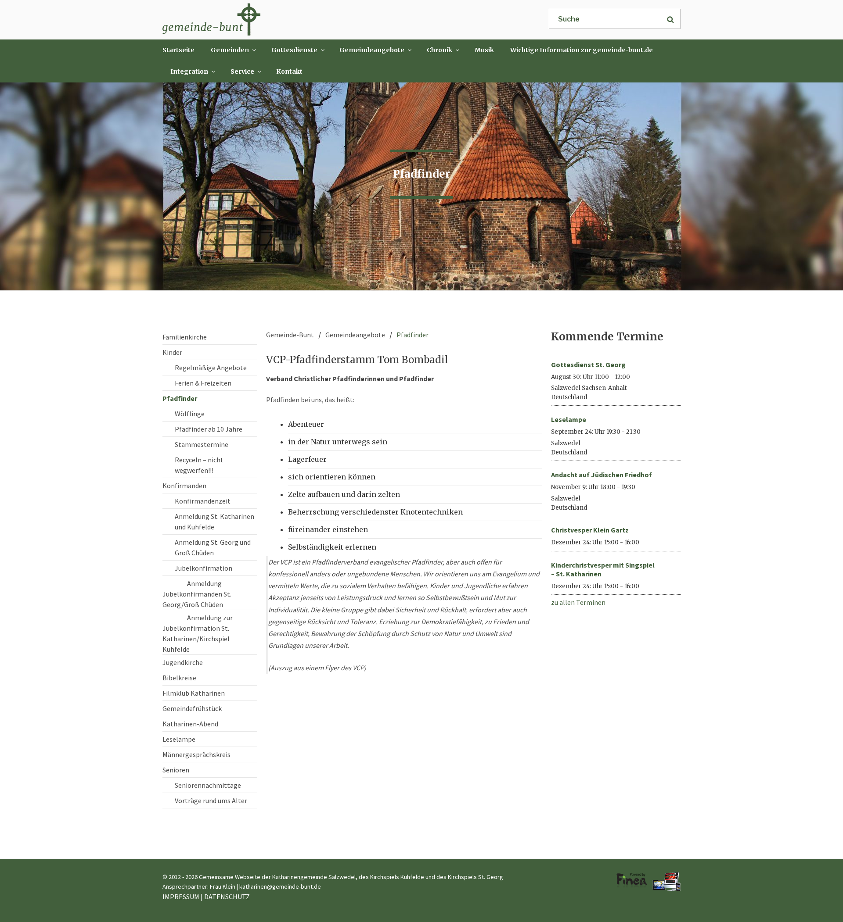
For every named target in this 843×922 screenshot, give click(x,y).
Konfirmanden (184, 485)
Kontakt (289, 71)
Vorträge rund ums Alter (211, 800)
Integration (189, 71)
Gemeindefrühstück (192, 708)
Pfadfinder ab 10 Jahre (208, 429)
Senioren (175, 769)
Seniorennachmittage (208, 785)
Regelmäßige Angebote (211, 367)
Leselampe (178, 739)
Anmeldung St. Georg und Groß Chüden (213, 547)
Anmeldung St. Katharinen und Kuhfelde (214, 521)
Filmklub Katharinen (193, 693)
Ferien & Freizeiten (203, 383)
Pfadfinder (179, 398)
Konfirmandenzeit (203, 501)
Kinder (172, 352)
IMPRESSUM (180, 896)
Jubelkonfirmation (203, 568)
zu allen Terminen (578, 602)
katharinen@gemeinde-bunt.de (280, 886)
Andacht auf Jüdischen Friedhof (601, 474)
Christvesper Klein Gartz (590, 529)
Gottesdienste (294, 50)
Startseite (178, 50)
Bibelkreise (179, 677)
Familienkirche (184, 336)
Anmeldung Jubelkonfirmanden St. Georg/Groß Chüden (196, 594)
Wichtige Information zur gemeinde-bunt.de (581, 50)
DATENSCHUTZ (227, 896)
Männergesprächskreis (196, 754)
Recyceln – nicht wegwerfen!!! (199, 465)
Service (242, 71)
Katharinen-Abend (190, 723)
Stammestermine (201, 444)
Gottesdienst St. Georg (588, 364)
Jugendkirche (182, 662)
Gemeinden (230, 50)
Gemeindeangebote (371, 50)
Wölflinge (190, 413)
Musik (484, 50)
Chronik (439, 50)
